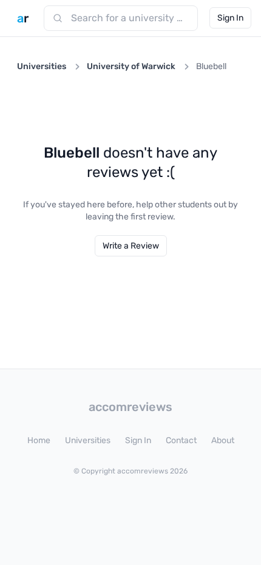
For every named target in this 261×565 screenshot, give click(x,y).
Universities (41, 66)
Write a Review (131, 246)
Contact (181, 440)
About (222, 440)
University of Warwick (131, 66)
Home (38, 440)
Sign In (230, 18)
